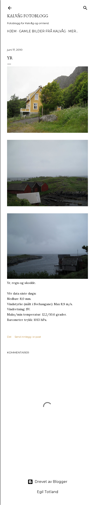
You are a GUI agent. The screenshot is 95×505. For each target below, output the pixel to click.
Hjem (12, 31)
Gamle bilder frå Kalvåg (42, 31)
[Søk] (85, 7)
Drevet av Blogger (51, 482)
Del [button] (9, 336)
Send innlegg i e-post (28, 336)
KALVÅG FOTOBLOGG (27, 15)
